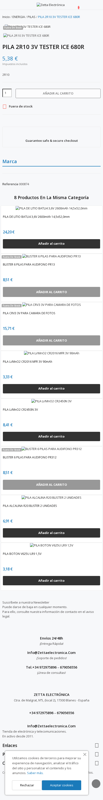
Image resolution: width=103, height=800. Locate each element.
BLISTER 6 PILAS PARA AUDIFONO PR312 (30, 457)
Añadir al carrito (58, 93)
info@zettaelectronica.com (51, 725)
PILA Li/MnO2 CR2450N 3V (20, 410)
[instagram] (8, 630)
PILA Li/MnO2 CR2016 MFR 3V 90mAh (27, 362)
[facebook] (3, 630)
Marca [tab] (9, 161)
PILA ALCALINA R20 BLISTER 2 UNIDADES (30, 506)
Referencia (10, 184)
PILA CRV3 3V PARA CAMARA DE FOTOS (29, 313)
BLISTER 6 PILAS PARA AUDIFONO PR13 (29, 264)
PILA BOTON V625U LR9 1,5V (22, 554)
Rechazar (27, 785)
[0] (75, 4)
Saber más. (35, 773)
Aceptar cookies (61, 785)
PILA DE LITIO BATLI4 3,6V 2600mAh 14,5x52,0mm (36, 217)
